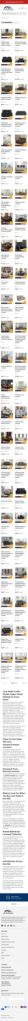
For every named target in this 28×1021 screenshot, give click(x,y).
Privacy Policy (11, 1017)
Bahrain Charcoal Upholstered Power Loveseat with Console (20, 613)
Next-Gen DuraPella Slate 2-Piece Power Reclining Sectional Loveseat (20, 369)
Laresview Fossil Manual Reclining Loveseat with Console (19, 475)
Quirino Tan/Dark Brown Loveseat (5, 447)
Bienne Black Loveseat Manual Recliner (19, 256)
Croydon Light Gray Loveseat (6, 367)
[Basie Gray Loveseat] (7, 491)
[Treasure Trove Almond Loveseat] (21, 438)
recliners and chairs (10, 775)
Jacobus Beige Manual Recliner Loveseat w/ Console (6, 337)
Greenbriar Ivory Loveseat (19, 395)
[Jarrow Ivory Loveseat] (7, 272)
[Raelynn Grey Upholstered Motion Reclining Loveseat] (7, 630)
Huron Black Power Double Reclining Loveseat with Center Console (7, 71)
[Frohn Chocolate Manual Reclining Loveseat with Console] (7, 463)
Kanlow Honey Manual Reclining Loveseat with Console (19, 554)
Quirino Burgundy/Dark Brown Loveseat (5, 396)
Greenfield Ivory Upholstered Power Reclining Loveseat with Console (20, 584)
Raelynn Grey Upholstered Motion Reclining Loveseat (6, 640)
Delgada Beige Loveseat (19, 177)
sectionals (7, 825)
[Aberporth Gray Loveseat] (21, 412)
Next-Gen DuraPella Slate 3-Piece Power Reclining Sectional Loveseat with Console (20, 339)
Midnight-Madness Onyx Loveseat (20, 527)
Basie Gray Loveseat (6, 501)
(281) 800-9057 (9, 970)
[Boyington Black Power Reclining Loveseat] (21, 59)
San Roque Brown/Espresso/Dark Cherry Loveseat (6, 229)
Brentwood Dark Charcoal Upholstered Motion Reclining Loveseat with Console (7, 555)
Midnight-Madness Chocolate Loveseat (20, 228)
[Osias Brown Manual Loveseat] (21, 140)
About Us (3, 933)
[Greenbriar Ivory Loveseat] (21, 385)
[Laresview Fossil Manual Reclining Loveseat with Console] (21, 463)
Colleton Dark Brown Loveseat (20, 98)
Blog (2, 952)
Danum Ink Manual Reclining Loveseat (20, 282)
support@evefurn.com (10, 972)
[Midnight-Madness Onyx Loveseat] (21, 517)
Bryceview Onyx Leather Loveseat (19, 501)
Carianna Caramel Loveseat (20, 202)
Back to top (14, 903)
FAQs (2, 958)
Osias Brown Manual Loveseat (20, 150)
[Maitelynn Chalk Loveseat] (21, 630)
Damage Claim (5, 944)
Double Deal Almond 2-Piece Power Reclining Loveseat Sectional (20, 668)
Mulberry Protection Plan (7, 947)
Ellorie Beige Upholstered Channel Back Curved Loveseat (6, 584)
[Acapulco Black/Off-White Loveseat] (7, 412)
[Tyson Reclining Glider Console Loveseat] (21, 298)
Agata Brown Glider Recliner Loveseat (6, 98)
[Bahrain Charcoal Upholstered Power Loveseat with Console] (21, 601)
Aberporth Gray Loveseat (19, 422)
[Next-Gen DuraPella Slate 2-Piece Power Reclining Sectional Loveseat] (21, 357)
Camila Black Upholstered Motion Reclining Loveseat (6, 124)
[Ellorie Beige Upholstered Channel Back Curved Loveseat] (7, 572)
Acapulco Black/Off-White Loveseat (6, 422)
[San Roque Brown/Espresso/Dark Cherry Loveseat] (7, 219)
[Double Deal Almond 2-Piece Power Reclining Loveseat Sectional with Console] (7, 657)
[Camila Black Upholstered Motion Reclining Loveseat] (7, 113)
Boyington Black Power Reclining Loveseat (19, 70)
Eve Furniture (7, 1015)
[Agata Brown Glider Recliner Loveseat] (7, 88)
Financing (3, 950)
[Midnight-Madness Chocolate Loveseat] (21, 219)
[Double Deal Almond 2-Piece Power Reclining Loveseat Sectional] (21, 657)
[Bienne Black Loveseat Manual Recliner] (21, 246)
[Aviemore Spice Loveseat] (7, 517)
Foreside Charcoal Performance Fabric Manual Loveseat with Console (7, 613)
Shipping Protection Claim (8, 942)
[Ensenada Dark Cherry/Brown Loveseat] (7, 246)
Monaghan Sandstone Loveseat (7, 177)
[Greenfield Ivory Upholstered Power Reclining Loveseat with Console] (21, 572)
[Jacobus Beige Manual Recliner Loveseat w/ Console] (7, 326)
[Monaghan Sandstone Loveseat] (7, 167)
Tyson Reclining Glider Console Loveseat (19, 309)
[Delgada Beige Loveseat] (21, 167)
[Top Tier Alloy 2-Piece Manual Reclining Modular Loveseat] (7, 193)
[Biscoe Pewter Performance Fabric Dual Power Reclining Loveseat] (7, 298)
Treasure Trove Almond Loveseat (19, 447)
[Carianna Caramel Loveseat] (21, 193)
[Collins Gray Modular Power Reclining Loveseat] (7, 140)
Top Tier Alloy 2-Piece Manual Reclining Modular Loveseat (6, 204)
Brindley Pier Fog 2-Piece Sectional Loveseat (20, 124)
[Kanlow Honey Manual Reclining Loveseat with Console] (21, 542)
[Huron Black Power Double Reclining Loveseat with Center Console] (7, 59)
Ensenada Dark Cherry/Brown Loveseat (5, 256)
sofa (4, 713)
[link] (5, 683)
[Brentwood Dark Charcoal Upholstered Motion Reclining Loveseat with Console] (7, 542)
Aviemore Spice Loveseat (5, 527)
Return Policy (4, 936)
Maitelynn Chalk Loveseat (19, 639)
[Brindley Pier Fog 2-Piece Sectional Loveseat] (21, 113)
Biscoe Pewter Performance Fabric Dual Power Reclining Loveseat (6, 310)
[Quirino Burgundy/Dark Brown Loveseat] (7, 385)
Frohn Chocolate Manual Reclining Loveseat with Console (5, 475)
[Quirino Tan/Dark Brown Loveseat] (7, 438)
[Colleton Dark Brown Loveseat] (21, 88)
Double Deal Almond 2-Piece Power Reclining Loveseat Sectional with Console (6, 669)
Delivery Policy (5, 939)
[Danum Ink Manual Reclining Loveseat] (21, 272)
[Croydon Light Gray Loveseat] (7, 357)
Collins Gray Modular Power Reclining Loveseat (6, 151)
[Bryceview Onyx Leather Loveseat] (21, 491)
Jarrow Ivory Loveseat (4, 282)
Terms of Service (5, 955)
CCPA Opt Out (4, 1017)
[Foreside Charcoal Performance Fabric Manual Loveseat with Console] (7, 601)
